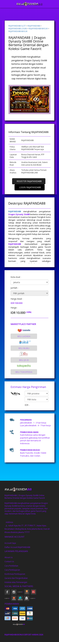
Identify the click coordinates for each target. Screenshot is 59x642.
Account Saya (10, 543)
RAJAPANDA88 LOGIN (17, 28)
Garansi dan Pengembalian (16, 578)
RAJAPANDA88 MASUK (38, 28)
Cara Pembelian (11, 565)
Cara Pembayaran (12, 570)
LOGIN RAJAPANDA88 (30, 187)
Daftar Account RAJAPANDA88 (17, 547)
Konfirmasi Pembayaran (15, 574)
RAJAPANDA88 (34, 26)
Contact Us (9, 561)
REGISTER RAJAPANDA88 (29, 181)
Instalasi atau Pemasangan (16, 582)
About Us (9, 557)
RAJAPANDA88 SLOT (17, 26)
